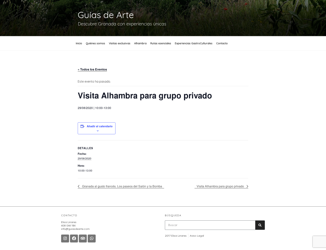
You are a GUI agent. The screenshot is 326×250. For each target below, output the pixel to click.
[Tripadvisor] (83, 238)
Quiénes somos (95, 43)
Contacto (222, 43)
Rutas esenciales (160, 43)
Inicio (79, 43)
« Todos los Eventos (92, 69)
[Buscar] (260, 225)
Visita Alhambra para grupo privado (221, 186)
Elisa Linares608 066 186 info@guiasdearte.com (75, 225)
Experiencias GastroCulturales (193, 43)
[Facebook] (74, 238)
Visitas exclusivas (119, 43)
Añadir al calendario (100, 126)
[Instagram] (65, 238)
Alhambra (140, 43)
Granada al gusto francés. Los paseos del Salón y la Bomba (121, 186)
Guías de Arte (106, 14)
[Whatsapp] (92, 238)
